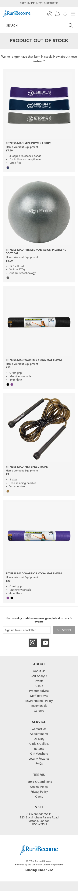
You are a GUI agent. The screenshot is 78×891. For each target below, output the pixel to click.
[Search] (71, 25)
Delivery (39, 739)
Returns (39, 748)
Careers (39, 710)
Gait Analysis (39, 676)
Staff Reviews (39, 696)
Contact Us (39, 729)
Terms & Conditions (39, 781)
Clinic (39, 686)
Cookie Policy (39, 786)
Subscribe (64, 630)
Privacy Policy (39, 791)
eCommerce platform (52, 864)
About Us (39, 671)
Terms (39, 775)
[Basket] (57, 13)
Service (39, 722)
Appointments (39, 734)
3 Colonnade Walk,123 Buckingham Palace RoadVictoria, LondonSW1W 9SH (39, 819)
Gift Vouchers (39, 753)
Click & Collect (39, 743)
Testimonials (39, 705)
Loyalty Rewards (39, 758)
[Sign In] (49, 13)
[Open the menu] (73, 13)
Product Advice (39, 691)
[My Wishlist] (65, 13)
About (39, 664)
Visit (39, 807)
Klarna (39, 796)
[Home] (16, 13)
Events (39, 681)
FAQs (39, 763)
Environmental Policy (39, 701)
